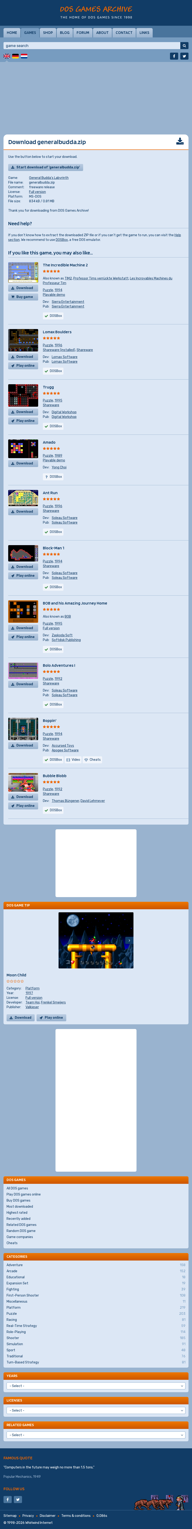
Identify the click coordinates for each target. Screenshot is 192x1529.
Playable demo (54, 295)
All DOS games (17, 1188)
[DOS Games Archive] (96, 12)
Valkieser (32, 1007)
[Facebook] (174, 56)
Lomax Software (65, 357)
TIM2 (68, 278)
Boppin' (49, 720)
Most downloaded (20, 1207)
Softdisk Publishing (66, 640)
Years (12, 1375)
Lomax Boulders (57, 331)
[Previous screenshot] (63, 940)
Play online (25, 366)
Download (24, 288)
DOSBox (62, 240)
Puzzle (48, 290)
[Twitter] (184, 56)
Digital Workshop (64, 412)
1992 (58, 679)
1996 (58, 345)
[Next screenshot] (129, 940)
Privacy (28, 1516)
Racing (96, 1320)
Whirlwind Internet (39, 1523)
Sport (96, 1350)
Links (144, 32)
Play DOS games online (24, 1194)
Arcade (96, 1271)
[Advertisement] (96, 94)
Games (30, 32)
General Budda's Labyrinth (49, 178)
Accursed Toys (63, 746)
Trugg (48, 386)
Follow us (14, 1488)
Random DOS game (21, 1231)
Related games (20, 1425)
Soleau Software (65, 518)
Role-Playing (96, 1332)
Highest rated (17, 1213)
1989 (58, 456)
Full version (37, 192)
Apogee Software (65, 750)
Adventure (96, 1265)
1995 (58, 400)
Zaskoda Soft (62, 635)
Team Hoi (33, 1002)
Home (12, 32)
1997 (29, 993)
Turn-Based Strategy (96, 1362)
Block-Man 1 (53, 547)
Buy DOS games (18, 1201)
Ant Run (50, 492)
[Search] (184, 45)
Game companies (20, 1237)
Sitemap (10, 1516)
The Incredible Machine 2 (65, 264)
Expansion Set (96, 1283)
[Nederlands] (24, 56)
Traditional (96, 1356)
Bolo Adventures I (59, 665)
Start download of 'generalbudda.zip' (48, 167)
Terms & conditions (76, 1516)
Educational (96, 1277)
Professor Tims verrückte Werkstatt (101, 278)
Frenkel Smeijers (53, 1002)
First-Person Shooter (96, 1295)
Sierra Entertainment (68, 302)
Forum (83, 32)
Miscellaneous (96, 1302)
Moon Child (16, 974)
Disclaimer (47, 1516)
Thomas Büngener (65, 801)
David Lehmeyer (93, 801)
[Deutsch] (15, 56)
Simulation (96, 1344)
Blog (65, 32)
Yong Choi (59, 467)
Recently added (18, 1219)
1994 (58, 290)
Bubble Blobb (54, 775)
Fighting (96, 1289)
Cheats (12, 1243)
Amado (49, 442)
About (102, 32)
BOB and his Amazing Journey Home (75, 603)
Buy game (24, 297)
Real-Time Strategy (96, 1326)
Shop (48, 32)
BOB (68, 617)
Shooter (96, 1338)
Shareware (85, 350)
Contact (124, 32)
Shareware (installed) (59, 350)
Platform (33, 988)
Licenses (14, 1400)
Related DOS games (22, 1225)
